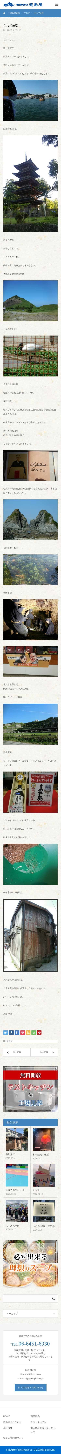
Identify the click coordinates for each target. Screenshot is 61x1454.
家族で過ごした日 (15, 1190)
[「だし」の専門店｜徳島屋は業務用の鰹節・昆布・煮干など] (22, 4)
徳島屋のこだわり (12, 1422)
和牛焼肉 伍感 (41, 1154)
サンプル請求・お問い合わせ (30, 1387)
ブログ (18, 30)
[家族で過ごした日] (17, 1175)
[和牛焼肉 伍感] (44, 1139)
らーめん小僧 (12, 1225)
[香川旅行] (17, 1139)
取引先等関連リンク (13, 1437)
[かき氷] (44, 1175)
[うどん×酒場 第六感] (44, 1211)
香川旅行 (10, 1154)
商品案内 (35, 1416)
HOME (6, 1416)
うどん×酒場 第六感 (44, 1226)
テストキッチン (39, 1422)
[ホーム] (4, 13)
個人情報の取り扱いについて (43, 1430)
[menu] (56, 4)
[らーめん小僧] (17, 1211)
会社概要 (7, 1428)
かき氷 (36, 1190)
